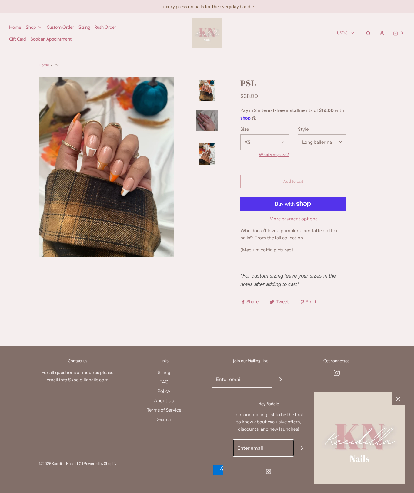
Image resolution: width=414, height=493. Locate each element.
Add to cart (293, 181)
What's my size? (274, 154)
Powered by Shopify (100, 463)
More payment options (293, 219)
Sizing (84, 27)
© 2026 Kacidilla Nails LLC (60, 463)
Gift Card (17, 39)
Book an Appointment (51, 39)
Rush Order (105, 27)
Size (244, 129)
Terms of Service (164, 410)
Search (164, 419)
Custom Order (60, 27)
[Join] (280, 379)
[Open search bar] (368, 33)
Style (303, 129)
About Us (164, 400)
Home (15, 27)
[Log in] (382, 33)
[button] (207, 108)
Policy (163, 391)
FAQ (164, 382)
